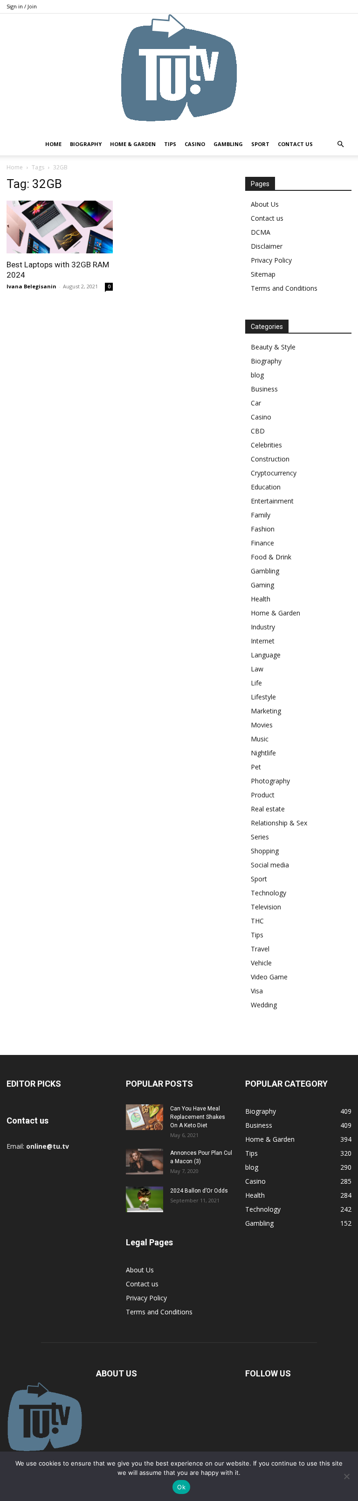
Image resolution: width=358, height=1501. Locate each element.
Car (256, 402)
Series (260, 836)
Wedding (264, 1004)
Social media (270, 864)
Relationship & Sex (279, 822)
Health (260, 598)
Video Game (269, 976)
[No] (346, 1476)
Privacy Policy (271, 260)
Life (256, 682)
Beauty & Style (273, 346)
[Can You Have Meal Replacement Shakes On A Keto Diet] (144, 1117)
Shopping (265, 850)
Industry (263, 626)
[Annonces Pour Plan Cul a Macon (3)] (144, 1161)
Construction (270, 458)
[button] (340, 144)
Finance (262, 542)
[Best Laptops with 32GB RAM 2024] (60, 227)
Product (263, 794)
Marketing (266, 710)
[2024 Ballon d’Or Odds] (144, 1199)
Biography (86, 143)
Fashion (263, 528)
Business (264, 388)
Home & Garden (133, 143)
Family (260, 514)
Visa (257, 990)
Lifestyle (263, 696)
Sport (260, 143)
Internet (263, 640)
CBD (258, 430)
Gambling (228, 143)
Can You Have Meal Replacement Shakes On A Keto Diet (197, 1117)
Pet (256, 766)
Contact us (295, 143)
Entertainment (272, 500)
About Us (265, 204)
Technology (268, 892)
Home (53, 143)
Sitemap (263, 274)
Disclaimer (266, 246)
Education (266, 486)
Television (266, 906)
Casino (195, 143)
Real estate (268, 808)
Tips (170, 143)
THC (257, 920)
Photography (270, 780)
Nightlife (263, 752)
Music (259, 738)
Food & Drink (271, 556)
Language (266, 654)
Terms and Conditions (284, 288)
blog (257, 374)
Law (257, 668)
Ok (181, 1487)
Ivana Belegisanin (31, 286)
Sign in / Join (22, 6)
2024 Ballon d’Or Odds (199, 1190)
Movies (262, 724)
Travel (260, 948)
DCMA (260, 232)
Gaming (262, 584)
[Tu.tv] (179, 73)
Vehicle (261, 962)
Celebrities (266, 444)
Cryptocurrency (273, 472)
